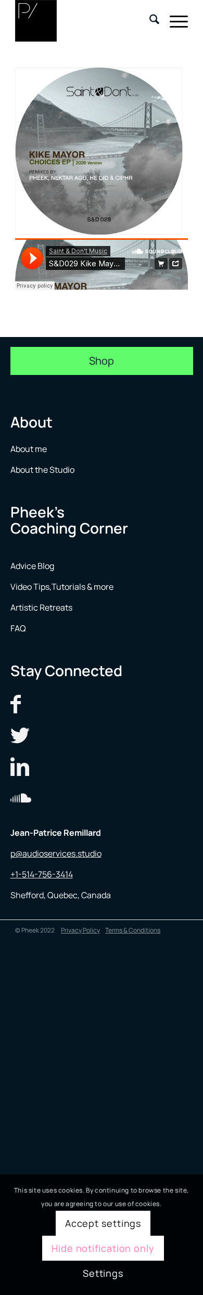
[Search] (149, 21)
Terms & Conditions (132, 930)
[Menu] (173, 21)
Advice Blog (32, 566)
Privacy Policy (80, 930)
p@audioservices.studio (56, 853)
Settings (103, 1273)
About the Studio (42, 469)
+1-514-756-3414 (41, 874)
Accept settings (103, 1223)
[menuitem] (149, 21)
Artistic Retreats (41, 607)
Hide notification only (103, 1248)
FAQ (18, 628)
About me (29, 449)
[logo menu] (84, 21)
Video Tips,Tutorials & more (61, 586)
